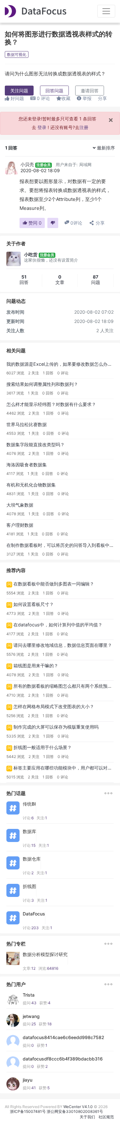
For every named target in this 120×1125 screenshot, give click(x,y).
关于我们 (87, 1116)
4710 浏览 (15, 695)
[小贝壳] (11, 168)
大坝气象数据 (19, 505)
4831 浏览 (15, 493)
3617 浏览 (15, 393)
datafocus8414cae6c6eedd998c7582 (63, 1037)
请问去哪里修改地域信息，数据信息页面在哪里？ (62, 645)
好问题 (16, 98)
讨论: (28, 817)
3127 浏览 (15, 554)
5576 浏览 (15, 654)
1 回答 (48, 373)
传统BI (29, 804)
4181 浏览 (15, 534)
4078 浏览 (15, 513)
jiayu (27, 1080)
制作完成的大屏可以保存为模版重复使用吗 (56, 727)
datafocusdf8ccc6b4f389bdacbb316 (63, 1058)
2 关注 (33, 373)
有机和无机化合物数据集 (31, 484)
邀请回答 (90, 90)
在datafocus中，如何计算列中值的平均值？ (57, 624)
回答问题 (54, 90)
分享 (102, 98)
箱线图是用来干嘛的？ (35, 665)
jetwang (31, 1016)
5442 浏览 (15, 756)
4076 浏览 (15, 453)
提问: (29, 1002)
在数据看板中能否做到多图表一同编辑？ (53, 583)
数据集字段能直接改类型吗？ (35, 444)
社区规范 (106, 1116)
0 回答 (47, 393)
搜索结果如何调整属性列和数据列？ (42, 384)
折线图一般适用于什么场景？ (42, 747)
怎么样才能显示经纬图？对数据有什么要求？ (51, 404)
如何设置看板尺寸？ (33, 604)
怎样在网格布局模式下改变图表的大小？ (53, 706)
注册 (83, 127)
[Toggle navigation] (106, 11)
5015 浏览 (15, 777)
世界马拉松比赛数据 (26, 424)
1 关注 (33, 393)
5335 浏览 (15, 736)
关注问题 (19, 90)
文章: (29, 968)
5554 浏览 (15, 593)
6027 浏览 (15, 373)
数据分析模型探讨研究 (45, 954)
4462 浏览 (15, 413)
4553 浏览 (15, 433)
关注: (41, 817)
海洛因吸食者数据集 (26, 464)
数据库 (29, 831)
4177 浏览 (15, 633)
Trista (29, 995)
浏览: (48, 968)
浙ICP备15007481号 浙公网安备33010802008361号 (56, 1111)
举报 (86, 98)
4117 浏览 (15, 473)
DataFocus (34, 913)
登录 (41, 127)
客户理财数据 (19, 525)
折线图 (29, 886)
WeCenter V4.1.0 (78, 1106)
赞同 (34, 223)
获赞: (45, 1002)
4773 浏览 (15, 613)
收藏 (65, 98)
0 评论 (62, 373)
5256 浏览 (15, 715)
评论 (43, 98)
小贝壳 (27, 164)
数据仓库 (32, 858)
